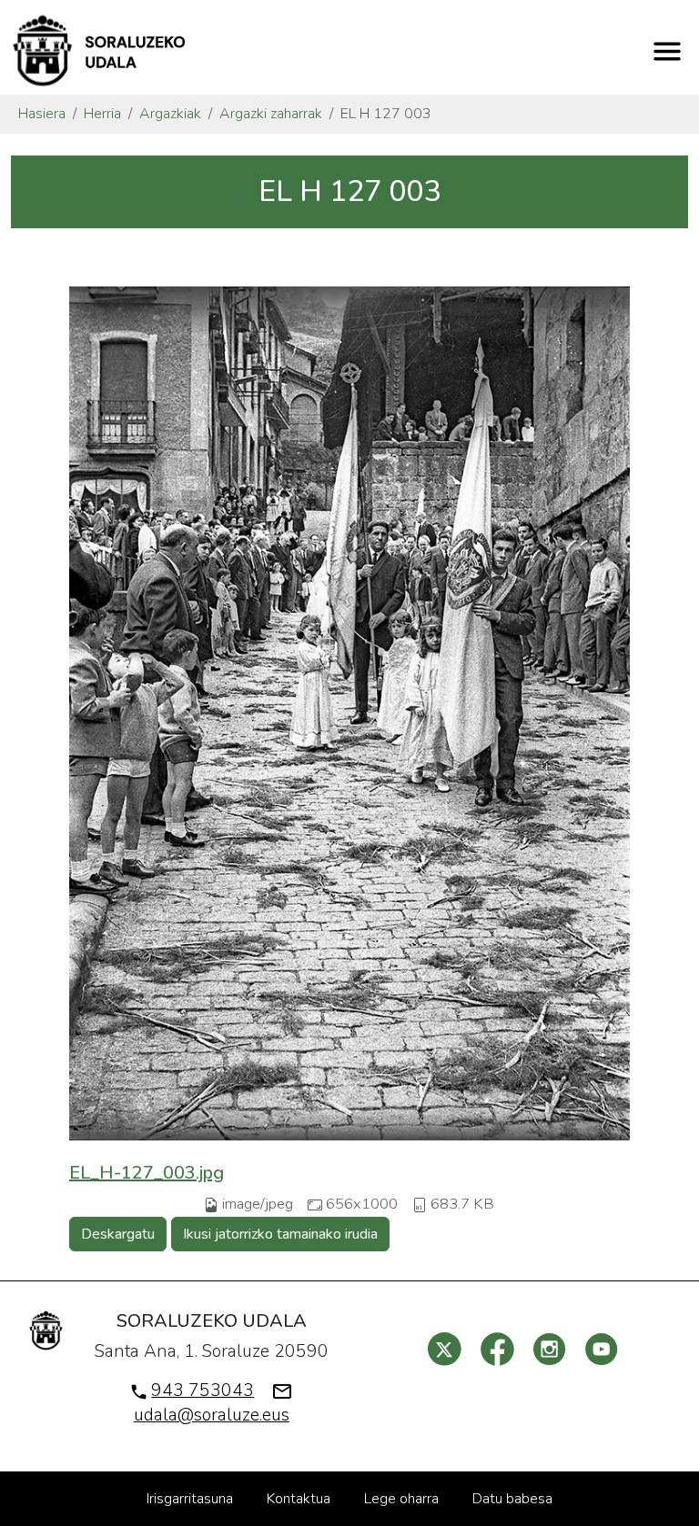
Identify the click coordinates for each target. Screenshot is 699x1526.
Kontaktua (298, 1499)
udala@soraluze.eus (211, 1415)
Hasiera (42, 114)
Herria (102, 114)
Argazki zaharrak (270, 114)
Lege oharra (401, 1499)
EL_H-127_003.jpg (146, 1172)
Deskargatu (118, 1234)
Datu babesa (512, 1499)
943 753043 (202, 1390)
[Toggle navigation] (667, 51)
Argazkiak (170, 114)
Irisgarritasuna (190, 1499)
